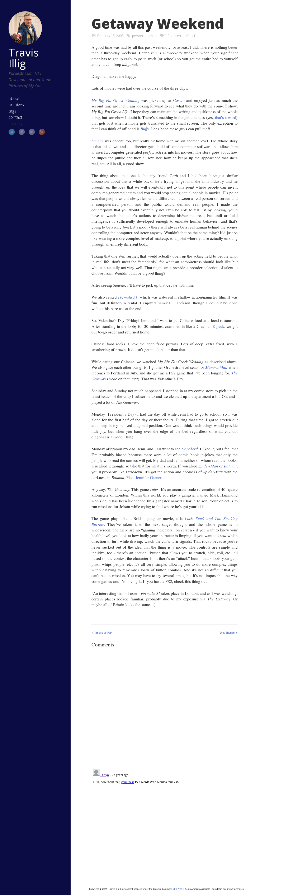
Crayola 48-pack (210, 326)
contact (15, 117)
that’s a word (225, 117)
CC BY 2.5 (178, 889)
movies (152, 35)
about (14, 98)
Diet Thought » (229, 632)
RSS (42, 132)
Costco (179, 100)
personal (138, 35)
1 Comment (173, 35)
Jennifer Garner (148, 477)
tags (12, 111)
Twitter (12, 132)
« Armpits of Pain (101, 632)
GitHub (22, 132)
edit (193, 35)
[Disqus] (164, 708)
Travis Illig (24, 58)
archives (16, 104)
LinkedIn (32, 132)
